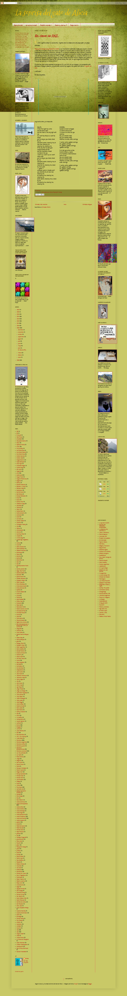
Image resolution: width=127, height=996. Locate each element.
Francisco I (19, 631)
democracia (19, 552)
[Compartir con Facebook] (41, 195)
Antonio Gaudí (20, 467)
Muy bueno (19, 787)
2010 (18, 326)
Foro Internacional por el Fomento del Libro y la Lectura (22, 625)
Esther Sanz (20, 601)
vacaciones (19, 924)
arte (42, 192)
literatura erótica (21, 744)
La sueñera (19, 717)
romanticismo (20, 885)
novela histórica (20, 809)
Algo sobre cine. (103, 609)
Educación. (19, 575)
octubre (20, 334)
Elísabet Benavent (21, 578)
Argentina (19, 471)
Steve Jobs (19, 906)
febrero (20, 355)
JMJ (18, 681)
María (18, 766)
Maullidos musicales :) (46, 25)
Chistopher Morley (21, 524)
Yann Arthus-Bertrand (22, 948)
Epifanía (19, 590)
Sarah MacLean (20, 900)
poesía (18, 849)
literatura (19, 740)
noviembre (21, 332)
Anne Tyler (19, 464)
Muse (18, 783)
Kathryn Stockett (21, 712)
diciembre (21, 330)
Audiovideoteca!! (103, 601)
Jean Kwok (19, 674)
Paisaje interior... (74, 25)
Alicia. (18, 443)
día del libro (19, 560)
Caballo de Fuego (21, 504)
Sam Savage (20, 891)
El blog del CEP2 (103, 603)
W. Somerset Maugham (23, 939)
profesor (19, 851)
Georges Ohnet (20, 643)
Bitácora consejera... (104, 553)
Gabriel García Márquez (23, 634)
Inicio (65, 204)
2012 (18, 321)
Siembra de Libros (21, 902)
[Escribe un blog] (38, 195)
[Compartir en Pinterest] (43, 195)
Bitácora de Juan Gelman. (103, 570)
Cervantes (19, 519)
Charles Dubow (20, 521)
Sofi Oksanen (20, 904)
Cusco (18, 545)
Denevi (18, 554)
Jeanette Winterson (22, 676)
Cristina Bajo (20, 538)
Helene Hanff (20, 657)
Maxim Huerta (20, 770)
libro (18, 733)
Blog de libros (102, 548)
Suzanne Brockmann (22, 913)
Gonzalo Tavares (21, 651)
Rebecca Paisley (20, 864)
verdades (19, 926)
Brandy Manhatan (21, 496)
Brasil (18, 498)
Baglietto (19, 481)
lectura (18, 725)
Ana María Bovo (20, 450)
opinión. (18, 822)
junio (19, 343)
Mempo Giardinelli (21, 774)
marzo (20, 353)
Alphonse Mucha (21, 445)
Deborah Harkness (21, 550)
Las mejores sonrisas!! (31, 25)
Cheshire (19, 522)
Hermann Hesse (21, 658)
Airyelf (76, 984)
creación (19, 536)
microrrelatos (20, 780)
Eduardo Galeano (21, 573)
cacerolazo (19, 505)
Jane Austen (20, 672)
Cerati (18, 517)
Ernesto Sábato (20, 592)
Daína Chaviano (20, 547)
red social (19, 868)
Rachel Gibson (20, 856)
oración (18, 824)
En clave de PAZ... (47, 36)
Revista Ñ (101, 605)
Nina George (19, 796)
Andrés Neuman (21, 456)
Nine (18, 798)
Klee (18, 714)
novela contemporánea (22, 804)
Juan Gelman (20, 695)
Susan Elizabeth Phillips (23, 908)
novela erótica (20, 807)
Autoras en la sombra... (105, 551)
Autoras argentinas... (104, 564)
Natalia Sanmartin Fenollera (21, 791)
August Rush (20, 477)
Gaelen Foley (20, 638)
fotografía (19, 629)
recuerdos (19, 866)
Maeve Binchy (20, 757)
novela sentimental (21, 818)
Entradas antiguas (87, 204)
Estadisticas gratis (19, 971)
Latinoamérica (20, 719)
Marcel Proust (20, 764)
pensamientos (20, 839)
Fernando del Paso (21, 611)
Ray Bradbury (20, 860)
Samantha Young (21, 892)
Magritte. (19, 761)
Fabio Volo (19, 605)
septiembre (21, 337)
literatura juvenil (21, 746)
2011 (18, 323)
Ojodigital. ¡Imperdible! (104, 583)
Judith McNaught (21, 698)
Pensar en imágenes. (104, 597)
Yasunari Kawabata (21, 952)
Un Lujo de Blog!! (103, 568)
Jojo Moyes (19, 687)
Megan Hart (20, 772)
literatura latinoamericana (21, 748)
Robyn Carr (19, 883)
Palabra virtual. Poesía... (105, 616)
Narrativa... (102, 614)
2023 (18, 310)
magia (18, 759)
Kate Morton (20, 710)
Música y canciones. (104, 607)
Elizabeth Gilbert (21, 580)
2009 (18, 328)
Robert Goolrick (20, 879)
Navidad (18, 794)
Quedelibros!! (102, 555)
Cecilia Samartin (21, 513)
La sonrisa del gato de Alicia (51, 12)
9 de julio (19, 435)
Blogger (90, 984)
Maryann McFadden (21, 768)
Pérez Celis (19, 841)
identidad (19, 664)
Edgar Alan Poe (20, 571)
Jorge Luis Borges (21, 691)
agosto (20, 339)
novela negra (20, 813)
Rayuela (18, 862)
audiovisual (46, 192)
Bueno (18, 500)
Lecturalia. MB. (103, 536)
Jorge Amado (20, 689)
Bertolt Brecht (20, 492)
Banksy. (18, 483)
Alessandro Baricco (21, 441)
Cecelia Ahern (20, 511)
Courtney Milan (20, 534)
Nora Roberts (20, 800)
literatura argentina (22, 742)
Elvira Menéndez (21, 584)
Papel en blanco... (103, 542)
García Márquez (21, 639)
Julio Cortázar (20, 704)
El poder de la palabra (104, 538)
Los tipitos (19, 755)
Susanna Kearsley (21, 911)
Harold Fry (19, 655)
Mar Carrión (20, 762)
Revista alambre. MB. (104, 594)
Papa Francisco (20, 832)
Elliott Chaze (20, 582)
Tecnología (19, 917)
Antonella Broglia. (21, 466)
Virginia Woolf (20, 934)
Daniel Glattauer (21, 549)
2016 (18, 312)
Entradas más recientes (41, 204)
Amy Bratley (20, 448)
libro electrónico (20, 735)
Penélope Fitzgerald (21, 837)
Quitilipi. (19, 854)
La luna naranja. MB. (104, 575)
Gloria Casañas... (103, 562)
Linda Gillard (20, 738)
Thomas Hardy (20, 918)
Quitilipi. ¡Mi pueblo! (104, 588)
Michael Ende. (20, 776)
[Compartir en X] (40, 195)
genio (18, 641)
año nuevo (19, 469)
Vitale (18, 936)
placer (18, 845)
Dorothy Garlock (21, 569)
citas (18, 526)
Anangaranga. (102, 592)
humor (18, 660)
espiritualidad (20, 599)
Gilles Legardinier (21, 647)
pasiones (19, 833)
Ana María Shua (21, 454)
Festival (18, 615)
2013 (18, 319)
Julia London (20, 700)
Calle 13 (18, 509)
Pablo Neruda (20, 828)
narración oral (20, 789)
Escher (18, 594)
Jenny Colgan (20, 679)
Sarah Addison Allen (22, 898)
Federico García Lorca (22, 609)
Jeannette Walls (21, 677)
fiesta (18, 616)
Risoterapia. (19, 877)
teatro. (18, 915)
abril (19, 348)
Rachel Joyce (20, 858)
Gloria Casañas (20, 649)
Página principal (18, 25)
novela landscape (21, 811)
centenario (19, 515)
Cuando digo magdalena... (23, 540)
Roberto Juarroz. (21, 881)
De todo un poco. (103, 611)
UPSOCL (19, 922)
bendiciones (19, 490)
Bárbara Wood (20, 488)
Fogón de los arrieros (22, 622)
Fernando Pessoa (21, 613)
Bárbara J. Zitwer (21, 486)
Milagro (18, 781)
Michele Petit (20, 778)
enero (19, 357)
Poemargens (102, 579)
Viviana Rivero (20, 937)
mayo (19, 346)
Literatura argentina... (104, 595)
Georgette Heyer (21, 645)
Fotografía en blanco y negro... (104, 585)
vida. (18, 932)
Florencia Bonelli (21, 620)
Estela (27, 958)
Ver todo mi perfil (26, 961)
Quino (18, 853)
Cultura (18, 543)
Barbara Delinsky (21, 485)
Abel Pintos (19, 437)
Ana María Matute (21, 452)
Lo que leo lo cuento (104, 523)
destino (18, 558)
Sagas (18, 887)
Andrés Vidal (20, 458)
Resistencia (19, 872)
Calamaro (19, 507)
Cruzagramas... (103, 573)
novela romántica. (21, 816)
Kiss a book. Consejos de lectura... (105, 557)
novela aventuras (21, 802)
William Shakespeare (22, 944)
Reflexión (19, 870)
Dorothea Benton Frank (22, 566)
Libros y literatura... (104, 532)
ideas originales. (20, 662)
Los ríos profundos (21, 753)
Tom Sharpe (20, 920)
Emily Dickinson (21, 588)
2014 (18, 316)
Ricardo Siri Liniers (21, 873)
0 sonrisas (37, 190)
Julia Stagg (19, 702)
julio (19, 341)
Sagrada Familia (21, 889)
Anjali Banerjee (20, 462)
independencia (20, 670)
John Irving (19, 685)
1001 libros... (102, 544)
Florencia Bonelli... (103, 560)
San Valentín (20, 896)
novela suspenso (21, 820)
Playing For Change (57, 192)
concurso (19, 532)
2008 (18, 360)
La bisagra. (102, 599)
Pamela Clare (20, 830)
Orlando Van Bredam (104, 577)
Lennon (18, 729)
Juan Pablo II (20, 696)
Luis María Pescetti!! (104, 581)
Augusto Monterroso (22, 479)
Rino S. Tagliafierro (21, 875)
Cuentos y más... (103, 613)
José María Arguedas (22, 693)
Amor (18, 447)
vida (18, 930)
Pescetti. (19, 843)
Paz (17, 835)
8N (17, 433)
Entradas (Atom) (46, 207)
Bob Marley (19, 494)
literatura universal (21, 751)
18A (17, 431)
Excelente (19, 603)
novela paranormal (21, 814)
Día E (18, 562)
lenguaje (19, 727)
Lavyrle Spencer (21, 721)
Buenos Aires (20, 502)
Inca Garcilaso (20, 668)
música (51, 192)
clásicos (18, 528)
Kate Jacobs (20, 708)
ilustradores (20, 666)
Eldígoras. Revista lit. (104, 546)
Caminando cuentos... (104, 590)
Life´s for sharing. (21, 736)
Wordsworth (20, 946)
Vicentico (19, 928)
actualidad (19, 439)
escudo (18, 596)
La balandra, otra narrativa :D (103, 530)
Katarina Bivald (20, 706)
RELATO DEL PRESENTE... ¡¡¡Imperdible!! (102, 526)
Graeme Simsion (21, 653)
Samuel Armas (20, 894)
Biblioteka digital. (103, 550)
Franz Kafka (20, 632)
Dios (18, 564)
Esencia (18, 597)
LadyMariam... (102, 566)
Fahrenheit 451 (20, 607)
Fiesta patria (20, 618)
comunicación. (20, 530)
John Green (19, 683)
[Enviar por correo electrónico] (36, 195)
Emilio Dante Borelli (21, 586)
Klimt (18, 716)
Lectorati (19, 723)
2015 (18, 314)
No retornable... (103, 540)
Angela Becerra (20, 460)
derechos (19, 556)
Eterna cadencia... (103, 534)
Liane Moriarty (20, 731)
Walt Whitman (20, 943)
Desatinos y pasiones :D (61, 25)
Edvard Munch (20, 577)
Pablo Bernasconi (21, 826)
